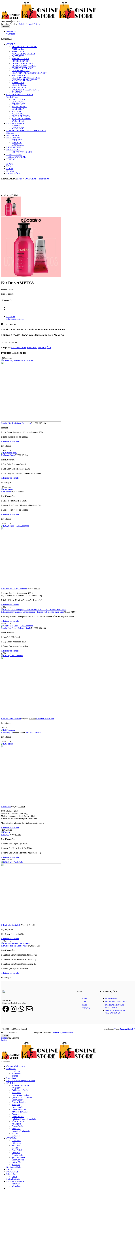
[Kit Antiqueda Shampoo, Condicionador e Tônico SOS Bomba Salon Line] (68, 609)
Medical (17, 111)
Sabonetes (18, 121)
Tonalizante (14, 154)
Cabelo (22, 24)
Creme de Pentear (22, 63)
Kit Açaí (5, 835)
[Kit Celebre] (68, 489)
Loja (9, 166)
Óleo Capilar (19, 85)
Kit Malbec (6, 807)
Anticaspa (18, 49)
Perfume (37, 24)
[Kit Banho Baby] (68, 453)
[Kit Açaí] (68, 832)
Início (9, 164)
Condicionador (21, 61)
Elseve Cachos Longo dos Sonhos (26, 130)
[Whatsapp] (21, 1009)
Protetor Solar (17, 1155)
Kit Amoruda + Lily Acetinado (14, 589)
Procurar (5, 27)
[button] (10, 441)
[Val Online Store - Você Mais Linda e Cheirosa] (48, 19)
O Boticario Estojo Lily (11, 925)
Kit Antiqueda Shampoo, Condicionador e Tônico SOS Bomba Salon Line (32, 612)
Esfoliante (18, 104)
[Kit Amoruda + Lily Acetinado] (68, 556)
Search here (6, 21)
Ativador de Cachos (23, 54)
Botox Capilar (20, 58)
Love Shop (18, 109)
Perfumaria (13, 138)
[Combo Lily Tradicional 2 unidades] (68, 390)
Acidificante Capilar (24, 46)
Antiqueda (18, 51)
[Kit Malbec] (68, 774)
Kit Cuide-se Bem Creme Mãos (14, 946)
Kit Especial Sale (22, 152)
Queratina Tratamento (25, 90)
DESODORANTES (15, 123)
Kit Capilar (18, 75)
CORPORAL (12, 97)
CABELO (10, 44)
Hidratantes (19, 106)
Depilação (18, 102)
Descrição (10, 316)
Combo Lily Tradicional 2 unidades (16, 423)
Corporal (29, 24)
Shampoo (17, 92)
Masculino (18, 128)
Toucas (10, 159)
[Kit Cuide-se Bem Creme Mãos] (68, 943)
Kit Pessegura (7, 732)
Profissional (14, 147)
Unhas (14, 1176)
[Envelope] (29, 1009)
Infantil (17, 142)
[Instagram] (13, 1009)
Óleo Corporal (21, 116)
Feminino (17, 126)
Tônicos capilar (16, 157)
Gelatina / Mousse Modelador (29, 73)
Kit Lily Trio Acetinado (11, 718)
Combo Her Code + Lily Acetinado (16, 628)
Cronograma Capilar (24, 66)
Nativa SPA (18, 114)
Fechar (4, 1038)
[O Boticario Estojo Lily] (68, 892)
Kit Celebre (6, 492)
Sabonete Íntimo (21, 118)
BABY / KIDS (18, 56)
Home (19, 179)
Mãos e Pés (12, 135)
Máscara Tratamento (24, 80)
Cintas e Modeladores (19, 94)
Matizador (18, 82)
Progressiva (19, 87)
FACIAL (10, 133)
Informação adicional (15, 319)
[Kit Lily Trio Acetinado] (68, 685)
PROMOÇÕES (13, 150)
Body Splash (19, 99)
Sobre (9, 168)
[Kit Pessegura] (68, 730)
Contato (11, 171)
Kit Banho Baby (8, 455)
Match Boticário (13, 1179)
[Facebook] (5, 1009)
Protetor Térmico (22, 68)
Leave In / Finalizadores (26, 78)
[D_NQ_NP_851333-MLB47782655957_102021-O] (11, 216)
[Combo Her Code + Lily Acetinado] (68, 626)
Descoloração (20, 70)
